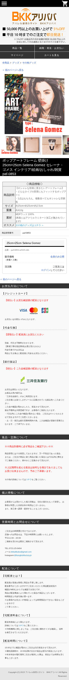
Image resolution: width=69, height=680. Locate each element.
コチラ (29, 479)
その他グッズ (29, 62)
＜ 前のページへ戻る (13, 70)
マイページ (17, 55)
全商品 (5, 62)
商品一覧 (17, 48)
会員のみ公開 (57, 256)
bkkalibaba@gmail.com (21, 552)
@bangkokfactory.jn (23, 555)
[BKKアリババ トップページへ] (34, 8)
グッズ (15, 62)
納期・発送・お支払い (51, 48)
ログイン (45, 270)
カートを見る (51, 55)
